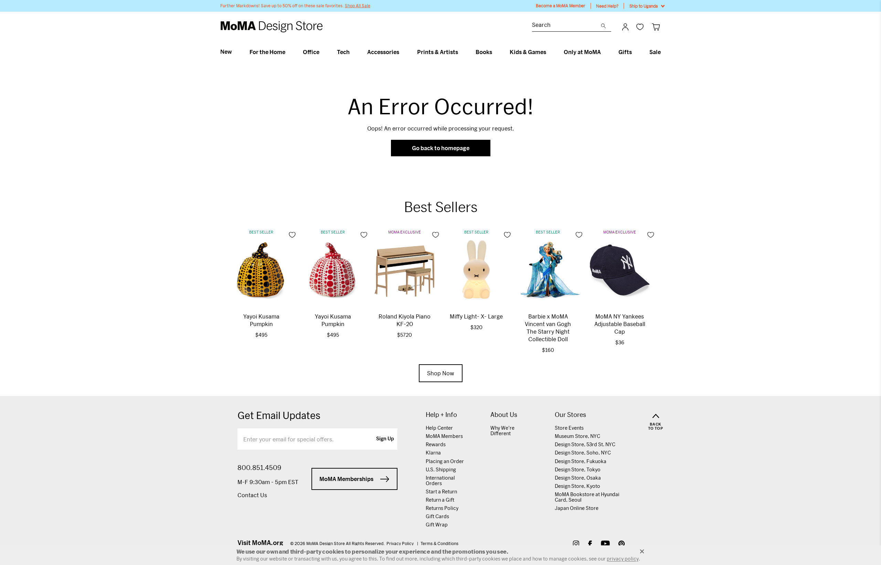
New (226, 52)
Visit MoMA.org (260, 542)
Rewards (436, 444)
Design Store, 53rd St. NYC (585, 444)
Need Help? (607, 5)
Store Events (569, 428)
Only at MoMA (582, 52)
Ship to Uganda (643, 5)
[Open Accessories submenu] (402, 52)
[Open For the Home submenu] (288, 52)
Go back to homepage (440, 148)
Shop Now (440, 373)
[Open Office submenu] (322, 52)
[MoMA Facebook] (590, 544)
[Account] (625, 27)
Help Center (439, 428)
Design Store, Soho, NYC (583, 453)
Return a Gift (440, 500)
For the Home (267, 52)
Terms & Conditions (439, 543)
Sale (655, 52)
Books (484, 52)
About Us (503, 414)
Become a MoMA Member (560, 5)
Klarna (433, 453)
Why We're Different (502, 430)
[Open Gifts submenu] (635, 52)
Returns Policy (442, 508)
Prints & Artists (437, 52)
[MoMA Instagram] (576, 544)
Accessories (383, 52)
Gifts (625, 52)
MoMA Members (444, 436)
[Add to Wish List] (292, 235)
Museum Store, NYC (577, 436)
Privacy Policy (400, 543)
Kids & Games (528, 52)
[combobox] (566, 26)
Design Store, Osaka (578, 478)
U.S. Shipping (441, 469)
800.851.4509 (259, 467)
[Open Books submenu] (495, 52)
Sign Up (385, 439)
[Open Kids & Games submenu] (549, 52)
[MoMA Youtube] (605, 544)
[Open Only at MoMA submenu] (604, 52)
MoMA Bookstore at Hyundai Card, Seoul (587, 497)
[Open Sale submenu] (663, 52)
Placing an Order (445, 461)
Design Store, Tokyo (578, 469)
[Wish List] (640, 27)
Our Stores (570, 414)
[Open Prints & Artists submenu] (461, 52)
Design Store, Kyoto (577, 486)
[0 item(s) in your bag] (656, 27)
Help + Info (441, 414)
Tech (343, 52)
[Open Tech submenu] (352, 52)
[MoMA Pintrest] (621, 544)
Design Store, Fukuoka (580, 461)
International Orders (440, 480)
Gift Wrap (437, 524)
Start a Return (441, 491)
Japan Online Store (576, 508)
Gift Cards (437, 516)
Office (311, 52)
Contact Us (252, 495)
